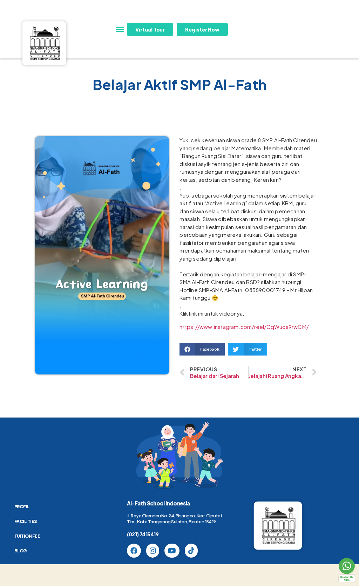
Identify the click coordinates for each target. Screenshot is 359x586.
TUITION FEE (27, 536)
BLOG (20, 550)
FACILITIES (25, 521)
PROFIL (21, 506)
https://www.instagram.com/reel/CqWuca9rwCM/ (244, 326)
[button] (120, 29)
